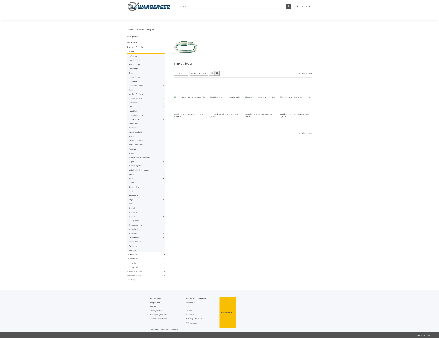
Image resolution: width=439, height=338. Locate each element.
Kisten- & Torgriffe (136, 140)
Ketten (131, 136)
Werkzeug (131, 280)
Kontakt (153, 307)
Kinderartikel (132, 263)
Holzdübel (133, 111)
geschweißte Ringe (136, 94)
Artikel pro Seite (197, 73)
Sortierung (180, 73)
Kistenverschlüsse (136, 145)
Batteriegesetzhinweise (194, 319)
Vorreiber (132, 250)
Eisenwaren (131, 51)
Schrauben (133, 233)
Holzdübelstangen (136, 115)
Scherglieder (134, 221)
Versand (175, 329)
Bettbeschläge (134, 64)
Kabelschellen (134, 124)
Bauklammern (134, 60)
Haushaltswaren (133, 259)
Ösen (131, 191)
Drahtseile (133, 81)
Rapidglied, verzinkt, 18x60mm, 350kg (294, 114)
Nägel (131, 178)
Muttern (132, 174)
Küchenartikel (132, 267)
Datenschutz (190, 303)
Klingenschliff (155, 303)
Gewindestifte (134, 102)
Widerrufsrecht (191, 323)
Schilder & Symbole (134, 271)
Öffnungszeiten (156, 311)
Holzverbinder (134, 119)
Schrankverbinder (136, 229)
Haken (131, 107)
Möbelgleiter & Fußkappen (139, 170)
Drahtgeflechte (134, 77)
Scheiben (132, 216)
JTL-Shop (427, 335)
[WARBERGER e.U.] (149, 6)
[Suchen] (288, 6)
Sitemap (189, 311)
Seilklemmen (134, 237)
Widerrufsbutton (227, 313)
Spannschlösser (135, 242)
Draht (131, 73)
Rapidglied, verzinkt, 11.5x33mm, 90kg (188, 114)
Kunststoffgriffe (135, 166)
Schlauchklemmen (136, 225)
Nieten (131, 183)
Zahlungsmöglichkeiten (159, 315)
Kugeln (131, 162)
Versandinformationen (158, 319)
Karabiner (133, 128)
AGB (187, 307)
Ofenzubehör (134, 187)
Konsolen (132, 153)
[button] (297, 6)
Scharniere (133, 212)
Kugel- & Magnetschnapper (139, 157)
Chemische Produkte (135, 47)
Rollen (131, 204)
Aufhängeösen (134, 56)
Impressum (190, 315)
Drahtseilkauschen (136, 86)
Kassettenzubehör (136, 132)
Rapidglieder (134, 195)
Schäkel (132, 208)
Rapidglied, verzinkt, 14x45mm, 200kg (259, 114)
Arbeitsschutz (132, 43)
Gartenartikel (132, 254)
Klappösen (133, 149)
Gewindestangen (135, 98)
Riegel (131, 199)
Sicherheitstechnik (134, 275)
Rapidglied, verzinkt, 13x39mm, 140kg (224, 114)
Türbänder (133, 246)
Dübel (131, 90)
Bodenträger (133, 69)
